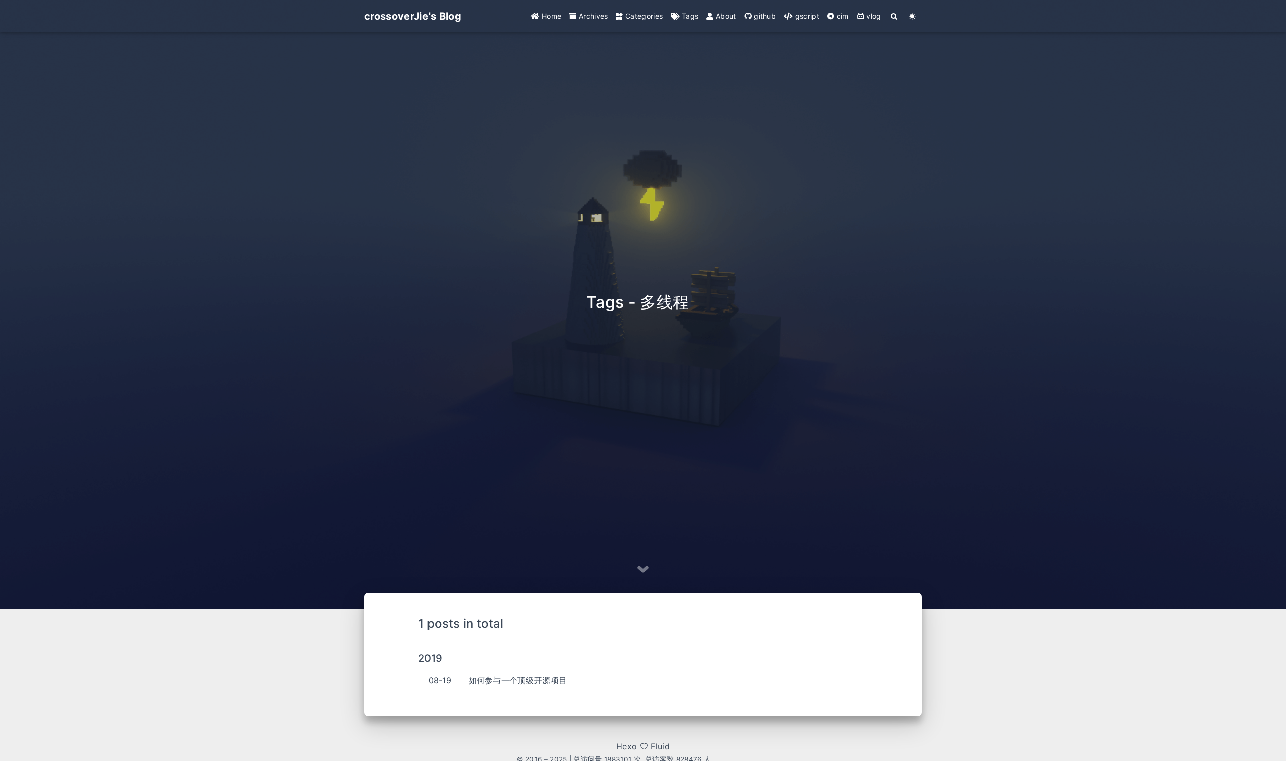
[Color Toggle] (912, 16)
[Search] (894, 16)
